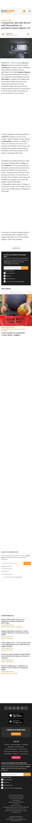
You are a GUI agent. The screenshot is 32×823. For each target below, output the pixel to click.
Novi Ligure (9, 650)
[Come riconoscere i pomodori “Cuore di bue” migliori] (16, 310)
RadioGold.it (20, 816)
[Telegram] (22, 708)
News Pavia (8, 276)
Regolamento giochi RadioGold (16, 802)
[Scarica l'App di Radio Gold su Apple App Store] (16, 715)
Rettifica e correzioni (16, 805)
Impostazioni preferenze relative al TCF (16, 809)
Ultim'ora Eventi (23, 751)
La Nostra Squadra (16, 745)
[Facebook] (6, 708)
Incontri (13, 627)
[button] (30, 293)
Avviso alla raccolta (16, 812)
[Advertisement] (16, 114)
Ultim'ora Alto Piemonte (11, 751)
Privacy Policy (21, 281)
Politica (3, 650)
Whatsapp (11, 747)
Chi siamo (7, 745)
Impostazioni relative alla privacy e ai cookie (16, 810)
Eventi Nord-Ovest (10, 279)
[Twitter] (10, 708)
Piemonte (9, 20)
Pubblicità (25, 745)
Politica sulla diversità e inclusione (16, 797)
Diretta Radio (7, 754)
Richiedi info (16, 734)
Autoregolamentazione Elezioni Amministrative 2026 (16, 807)
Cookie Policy (19, 795)
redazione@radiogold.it (22, 819)
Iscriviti (24, 268)
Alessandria (19, 627)
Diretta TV (16, 754)
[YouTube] (14, 708)
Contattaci (16, 757)
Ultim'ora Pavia (22, 749)
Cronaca (3, 20)
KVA (20, 820)
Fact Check (16, 804)
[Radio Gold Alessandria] (8, 11)
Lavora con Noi (24, 754)
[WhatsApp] (26, 708)
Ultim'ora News (19, 747)
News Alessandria (10, 273)
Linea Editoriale (16, 800)
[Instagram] (18, 708)
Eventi (8, 627)
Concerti (3, 673)
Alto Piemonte (9, 329)
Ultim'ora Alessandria (11, 749)
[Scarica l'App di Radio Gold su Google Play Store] (16, 721)
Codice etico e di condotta (16, 798)
